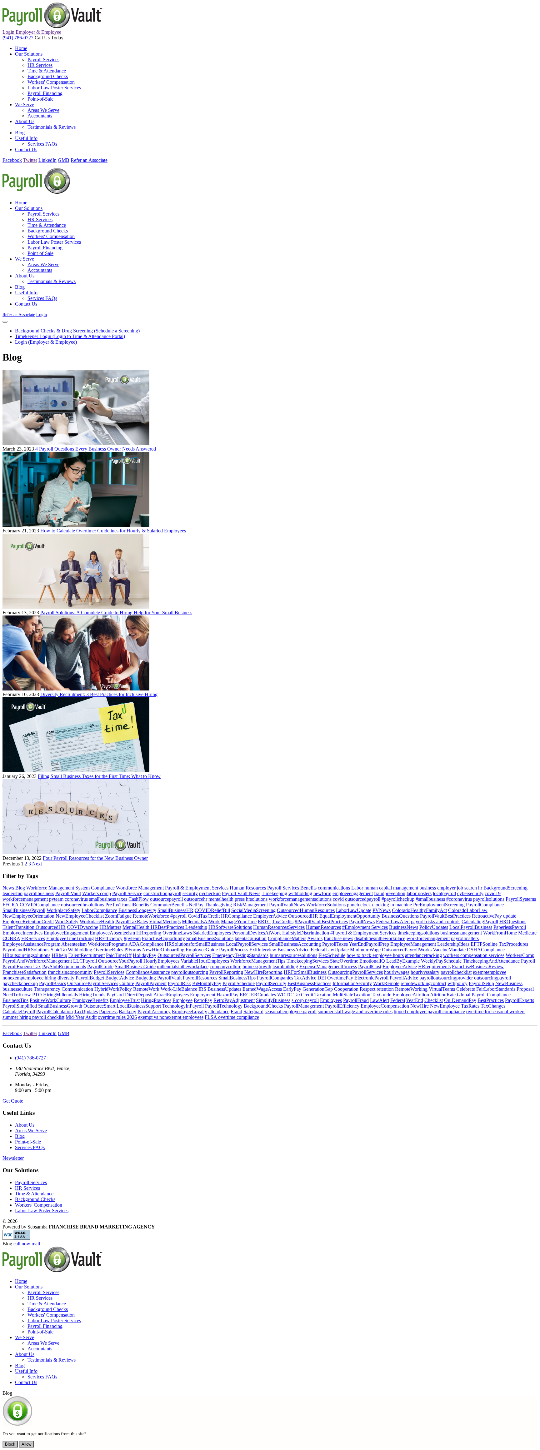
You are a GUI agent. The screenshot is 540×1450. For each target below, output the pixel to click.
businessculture (17, 989)
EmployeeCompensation (385, 1006)
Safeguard (253, 1011)
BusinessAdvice (293, 949)
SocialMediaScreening (253, 910)
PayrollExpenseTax (21, 966)
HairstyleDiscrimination (305, 932)
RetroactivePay (487, 916)
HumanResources (323, 927)
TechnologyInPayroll (183, 1006)
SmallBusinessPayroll (23, 910)
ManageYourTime (239, 921)
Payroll (528, 961)
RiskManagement (250, 904)
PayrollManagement (304, 1006)
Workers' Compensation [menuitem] (51, 82)
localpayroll (444, 893)
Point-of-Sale (28, 1141)
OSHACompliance (486, 949)
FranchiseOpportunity (163, 938)
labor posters (419, 893)
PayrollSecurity (271, 983)
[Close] (5, 322)
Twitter (30, 160)
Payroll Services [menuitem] (43, 59)
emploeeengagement (352, 893)
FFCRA (10, 904)
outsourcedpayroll (362, 899)
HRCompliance (236, 916)
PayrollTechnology (223, 1006)
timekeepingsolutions (418, 932)
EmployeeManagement (413, 944)
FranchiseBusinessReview (478, 966)
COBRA (11, 938)
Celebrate (465, 989)
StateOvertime (344, 961)
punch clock (359, 904)
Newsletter (13, 1158)
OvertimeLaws (177, 932)
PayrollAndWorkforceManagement (37, 961)
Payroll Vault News (241, 893)
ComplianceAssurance (148, 972)
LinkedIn (47, 160)
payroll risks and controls (435, 921)
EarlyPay (292, 989)
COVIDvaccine (82, 927)
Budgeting (145, 977)
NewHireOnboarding (163, 949)
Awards (314, 938)
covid (338, 899)
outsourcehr (195, 899)
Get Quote (12, 1101)
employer (446, 887)
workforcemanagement (25, 899)
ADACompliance (145, 944)
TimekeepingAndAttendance (491, 961)
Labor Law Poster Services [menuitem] (54, 87)
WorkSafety (66, 921)
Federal (397, 1000)
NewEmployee (445, 1006)
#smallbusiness (430, 899)
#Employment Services (365, 927)
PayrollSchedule (238, 983)
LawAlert (379, 1000)
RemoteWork (146, 989)
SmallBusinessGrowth (60, 1006)
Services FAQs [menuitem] (42, 144)
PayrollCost (369, 966)
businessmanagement (461, 932)
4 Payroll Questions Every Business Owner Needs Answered (95, 448)
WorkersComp (520, 955)
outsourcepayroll (166, 899)
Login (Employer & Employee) (46, 342)
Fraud (236, 1011)
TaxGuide (381, 994)
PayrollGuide (100, 966)
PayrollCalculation (54, 1011)
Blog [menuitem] (20, 132)
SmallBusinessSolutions (209, 938)
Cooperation (346, 989)
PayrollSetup (481, 983)
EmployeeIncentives (22, 932)
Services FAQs (30, 1147)
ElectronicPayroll (371, 977)
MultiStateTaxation (351, 994)
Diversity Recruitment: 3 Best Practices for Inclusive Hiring (99, 694)
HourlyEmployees (161, 961)
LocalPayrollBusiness (470, 927)
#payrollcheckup (398, 899)
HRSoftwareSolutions (230, 927)
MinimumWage (365, 949)
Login (31, 32)
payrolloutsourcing (189, 972)
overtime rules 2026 (117, 1017)
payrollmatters (465, 938)
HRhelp (59, 955)
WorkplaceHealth (97, 921)
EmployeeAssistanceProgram (31, 944)
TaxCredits (282, 921)
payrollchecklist (456, 972)
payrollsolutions (488, 899)
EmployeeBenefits (90, 1000)
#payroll (178, 916)
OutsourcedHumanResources (306, 910)
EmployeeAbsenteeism (112, 932)
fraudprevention (389, 893)
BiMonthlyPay (206, 983)
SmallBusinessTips (237, 977)
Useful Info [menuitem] (26, 138)
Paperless (108, 1011)
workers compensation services (473, 955)
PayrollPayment (151, 983)
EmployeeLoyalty (189, 1011)
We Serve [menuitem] (24, 104)
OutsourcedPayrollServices (184, 955)
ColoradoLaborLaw (468, 910)
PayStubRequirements (64, 966)
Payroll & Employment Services (196, 887)
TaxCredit (303, 994)
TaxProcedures (513, 944)
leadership (12, 893)
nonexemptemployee (22, 977)
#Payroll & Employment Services (363, 932)
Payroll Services (283, 887)
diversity (66, 977)
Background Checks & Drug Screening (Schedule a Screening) (77, 330)
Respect (367, 989)
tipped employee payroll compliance (429, 1011)
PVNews (381, 910)
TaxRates (470, 1006)
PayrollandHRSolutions (25, 949)
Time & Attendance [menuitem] (47, 70)
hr (480, 887)
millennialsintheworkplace (182, 966)
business (427, 887)
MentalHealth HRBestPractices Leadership (164, 927)
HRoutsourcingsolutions (26, 955)
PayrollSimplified (19, 1006)
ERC (245, 994)
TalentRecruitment (86, 955)
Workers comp (96, 893)
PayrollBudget (90, 977)
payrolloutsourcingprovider (446, 977)
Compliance (103, 887)
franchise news (338, 938)
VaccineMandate (449, 949)
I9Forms (132, 949)
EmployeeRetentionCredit (28, 921)
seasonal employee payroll (291, 1011)
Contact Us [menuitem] (26, 149)
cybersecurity (470, 893)
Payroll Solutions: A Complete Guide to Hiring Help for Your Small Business (116, 612)
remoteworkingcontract (423, 983)
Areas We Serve (31, 1130)
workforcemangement (428, 938)
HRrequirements (434, 966)
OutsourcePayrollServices (92, 983)
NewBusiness (508, 983)
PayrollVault (169, 977)
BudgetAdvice (119, 977)
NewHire (419, 1006)
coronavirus (76, 899)
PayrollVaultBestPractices (445, 916)
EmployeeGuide (202, 949)
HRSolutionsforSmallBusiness (195, 944)
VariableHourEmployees (205, 961)
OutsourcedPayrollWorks (407, 949)
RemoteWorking (411, 989)
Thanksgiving (218, 904)
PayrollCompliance (485, 904)
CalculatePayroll (18, 1011)
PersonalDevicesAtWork (256, 932)
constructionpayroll (162, 893)
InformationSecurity (352, 983)
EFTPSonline (484, 944)
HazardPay (227, 994)
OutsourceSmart (99, 1006)
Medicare (527, 932)
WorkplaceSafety (63, 910)
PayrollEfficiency (342, 1006)
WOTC (284, 994)
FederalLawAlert (393, 921)
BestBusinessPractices (309, 983)
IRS (202, 989)
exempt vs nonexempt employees (170, 1017)
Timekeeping (274, 893)
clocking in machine (392, 904)
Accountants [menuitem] (40, 115)
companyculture (225, 966)
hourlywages (396, 972)
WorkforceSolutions (326, 904)
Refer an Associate (89, 160)
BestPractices (491, 1000)
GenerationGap (317, 989)
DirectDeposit (138, 994)
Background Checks (35, 1199)
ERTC (264, 921)
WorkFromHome (500, 932)
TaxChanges (493, 1006)
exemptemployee (489, 972)
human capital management (391, 887)
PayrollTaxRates (131, 921)
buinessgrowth (256, 966)
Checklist (433, 1000)
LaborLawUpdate (353, 910)
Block (10, 1444)
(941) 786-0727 (17, 37)
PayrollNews (362, 921)
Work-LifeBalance (179, 989)
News (8, 887)
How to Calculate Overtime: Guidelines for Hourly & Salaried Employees (113, 530)
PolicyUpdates (433, 927)
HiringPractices (156, 1000)
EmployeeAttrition (410, 994)
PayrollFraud (356, 1000)
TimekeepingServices (308, 961)
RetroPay (203, 1000)
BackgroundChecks (263, 1006)
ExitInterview (262, 949)
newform (322, 893)
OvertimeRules (108, 949)
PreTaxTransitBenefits (127, 904)
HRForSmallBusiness (305, 972)
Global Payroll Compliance (484, 994)
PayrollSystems (521, 899)
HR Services (27, 1188)
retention (385, 989)
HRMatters (110, 927)
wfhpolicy (458, 983)
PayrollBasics (52, 983)
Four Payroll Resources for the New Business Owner (95, 858)
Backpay (127, 1011)
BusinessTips (15, 1000)
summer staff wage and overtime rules (355, 1011)
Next (37, 863)
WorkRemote (386, 983)
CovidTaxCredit (204, 916)
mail (36, 1243)
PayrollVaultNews (287, 904)
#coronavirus (459, 899)
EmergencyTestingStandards (240, 955)
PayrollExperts (519, 1000)
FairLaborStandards (495, 989)
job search (467, 887)
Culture (126, 983)
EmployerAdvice (270, 916)
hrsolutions (257, 899)
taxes (122, 899)
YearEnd (414, 1000)
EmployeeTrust (125, 1000)
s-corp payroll (305, 1000)
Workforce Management (140, 887)
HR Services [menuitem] (40, 65)
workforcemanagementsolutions (300, 899)
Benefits (308, 887)
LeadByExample (403, 961)
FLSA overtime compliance (232, 1017)
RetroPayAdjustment (234, 1000)
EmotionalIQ (372, 961)
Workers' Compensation (38, 1205)
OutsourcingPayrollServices (355, 972)
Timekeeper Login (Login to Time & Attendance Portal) (70, 336)
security (190, 893)
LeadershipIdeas (453, 944)
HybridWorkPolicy (113, 989)
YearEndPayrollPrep (369, 944)
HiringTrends (92, 994)
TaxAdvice (305, 977)
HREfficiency (108, 938)
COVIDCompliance (40, 904)
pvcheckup (210, 893)
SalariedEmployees (212, 932)
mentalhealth (220, 899)
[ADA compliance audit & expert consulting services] (16, 1238)
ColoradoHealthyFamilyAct (419, 910)
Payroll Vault (68, 893)
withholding (300, 893)
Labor (357, 887)
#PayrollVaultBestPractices (321, 921)
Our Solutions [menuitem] (28, 54)
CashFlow (138, 899)
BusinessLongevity (137, 910)
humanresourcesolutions (293, 955)
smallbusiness (102, 899)
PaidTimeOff (119, 955)
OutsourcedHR (303, 916)
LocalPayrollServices (247, 944)
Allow (26, 1444)
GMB (63, 160)
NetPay (196, 904)
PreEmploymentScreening (439, 904)
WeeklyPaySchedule (441, 961)
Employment (202, 994)
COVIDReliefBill (212, 910)
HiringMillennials (60, 994)
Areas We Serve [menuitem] (43, 110)
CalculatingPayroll (480, 921)
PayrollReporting (226, 972)
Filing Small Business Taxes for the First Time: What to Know (99, 776)
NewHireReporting (263, 972)
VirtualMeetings (165, 921)
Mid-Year (75, 1017)
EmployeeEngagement (66, 932)
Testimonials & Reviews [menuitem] (52, 127)
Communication (77, 989)
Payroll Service (127, 893)
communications (334, 887)
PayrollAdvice (404, 977)
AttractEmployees (171, 994)
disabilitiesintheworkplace (379, 938)
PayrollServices (109, 972)
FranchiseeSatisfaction (24, 972)
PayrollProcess (233, 949)
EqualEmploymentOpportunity (349, 916)
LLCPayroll (85, 961)
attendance (218, 1011)
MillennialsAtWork (201, 921)
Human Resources (248, 887)
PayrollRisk (179, 983)
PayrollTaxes (335, 944)
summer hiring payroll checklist (33, 1017)
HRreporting (148, 932)
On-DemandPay (460, 1000)
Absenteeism (74, 944)
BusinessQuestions (400, 916)
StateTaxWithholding (71, 949)
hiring (50, 977)
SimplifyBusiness (273, 1000)
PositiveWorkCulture (50, 1000)
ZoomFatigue (118, 916)
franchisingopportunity (70, 972)
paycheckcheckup (20, 983)
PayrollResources (200, 977)
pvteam (56, 899)
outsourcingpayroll (492, 977)
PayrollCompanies (275, 977)
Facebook (12, 160)
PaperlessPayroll (509, 927)
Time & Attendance (34, 1193)
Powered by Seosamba (78, 1226)
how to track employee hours (375, 955)
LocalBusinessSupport (139, 1006)
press (240, 899)
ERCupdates (263, 994)
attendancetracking (423, 955)
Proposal (525, 989)
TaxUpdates (86, 1011)
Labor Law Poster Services (41, 1210)
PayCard (115, 994)
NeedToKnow (16, 994)
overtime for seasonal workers (495, 1011)
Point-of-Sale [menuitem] (40, 99)
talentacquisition (251, 938)
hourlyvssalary (425, 972)
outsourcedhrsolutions (82, 904)
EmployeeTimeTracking (70, 938)
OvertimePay (340, 977)
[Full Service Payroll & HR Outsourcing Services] (52, 26)
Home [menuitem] (21, 48)
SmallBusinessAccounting (295, 944)
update (509, 916)
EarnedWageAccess (262, 989)
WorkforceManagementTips (257, 961)
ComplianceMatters (287, 938)
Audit (91, 1017)
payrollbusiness (39, 893)
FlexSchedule (331, 955)
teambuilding (285, 966)
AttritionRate (443, 994)
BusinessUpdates (224, 989)
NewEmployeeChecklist (80, 916)
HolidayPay (144, 955)
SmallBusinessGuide (135, 966)
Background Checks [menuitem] (48, 76)
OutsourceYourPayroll (120, 961)
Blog (20, 887)
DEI (322, 977)
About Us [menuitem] (24, 121)
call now (21, 1243)
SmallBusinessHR (175, 910)
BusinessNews (403, 927)
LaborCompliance (99, 910)
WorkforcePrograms (108, 944)
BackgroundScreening (505, 887)
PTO (37, 994)
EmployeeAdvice (399, 966)
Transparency (47, 989)
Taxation (323, 994)
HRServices (33, 938)
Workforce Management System (58, 887)
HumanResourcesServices (279, 927)
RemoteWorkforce (151, 916)
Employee (182, 1000)
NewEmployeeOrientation (28, 916)
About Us (24, 1125)
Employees (331, 1000)
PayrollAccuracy (154, 1011)
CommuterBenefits (169, 904)
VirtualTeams (442, 989)
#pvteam (132, 938)
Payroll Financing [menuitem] (45, 93)
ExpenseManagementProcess (328, 966)
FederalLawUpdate (330, 949)
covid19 (493, 893)
